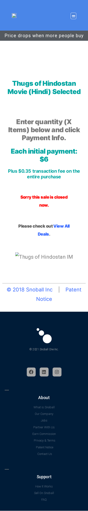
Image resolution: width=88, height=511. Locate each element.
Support (44, 476)
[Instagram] (57, 372)
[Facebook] (31, 372)
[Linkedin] (44, 372)
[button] (73, 16)
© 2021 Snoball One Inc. (43, 349)
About (44, 397)
